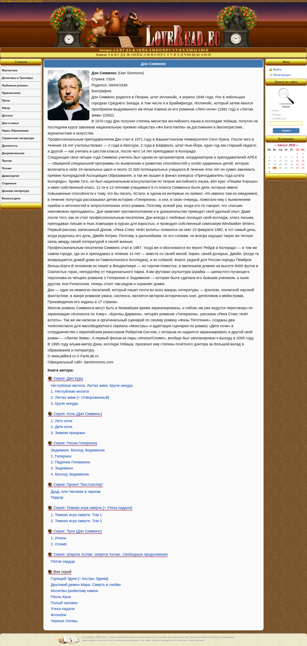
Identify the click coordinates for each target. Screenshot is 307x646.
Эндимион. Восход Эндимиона (78, 450)
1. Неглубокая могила (70, 391)
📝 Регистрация (280, 75)
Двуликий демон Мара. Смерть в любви (86, 585)
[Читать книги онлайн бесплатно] (153, 46)
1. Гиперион (61, 456)
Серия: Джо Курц (68, 378)
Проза (6, 100)
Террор (57, 497)
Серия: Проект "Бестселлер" (78, 484)
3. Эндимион (62, 468)
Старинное (9, 183)
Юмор (6, 108)
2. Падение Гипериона (70, 462)
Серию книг (279, 118)
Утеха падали (63, 609)
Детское (7, 115)
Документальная (13, 153)
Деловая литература (15, 191)
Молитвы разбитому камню (74, 591)
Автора (276, 114)
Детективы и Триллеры (17, 78)
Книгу (275, 110)
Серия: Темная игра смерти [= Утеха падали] (92, 508)
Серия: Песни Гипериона (75, 443)
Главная (21, 61)
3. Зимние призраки (68, 433)
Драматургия (10, 176)
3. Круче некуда (64, 403)
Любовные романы (15, 85)
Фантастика (9, 70)
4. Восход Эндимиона (70, 474)
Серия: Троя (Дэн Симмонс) (77, 531)
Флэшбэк (58, 615)
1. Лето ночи (61, 421)
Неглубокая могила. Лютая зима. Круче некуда (92, 385)
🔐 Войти (275, 69)
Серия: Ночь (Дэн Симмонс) (77, 414)
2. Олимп (59, 544)
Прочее (7, 161)
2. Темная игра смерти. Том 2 (76, 521)
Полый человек (64, 603)
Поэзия (6, 168)
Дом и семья (10, 123)
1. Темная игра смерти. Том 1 (76, 515)
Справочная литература (18, 138)
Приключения (11, 93)
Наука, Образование (15, 130)
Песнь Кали (61, 597)
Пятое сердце (63, 561)
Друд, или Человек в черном (75, 492)
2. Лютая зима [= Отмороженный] (80, 397)
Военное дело (11, 198)
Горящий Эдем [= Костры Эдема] (79, 579)
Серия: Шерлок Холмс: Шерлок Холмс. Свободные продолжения (110, 554)
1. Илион (58, 538)
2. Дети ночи (61, 427)
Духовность (10, 145)
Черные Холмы (64, 621)
